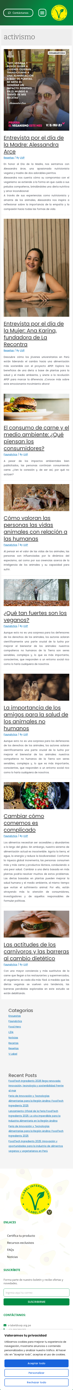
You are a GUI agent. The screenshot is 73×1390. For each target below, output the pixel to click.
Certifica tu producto (21, 1236)
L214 (11, 1032)
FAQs (10, 1250)
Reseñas (9, 157)
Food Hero (15, 1026)
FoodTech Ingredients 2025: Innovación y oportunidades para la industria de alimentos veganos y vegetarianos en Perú (36, 1146)
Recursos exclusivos (20, 1243)
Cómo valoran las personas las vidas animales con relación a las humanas (35, 528)
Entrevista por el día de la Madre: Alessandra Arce (34, 144)
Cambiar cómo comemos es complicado (24, 823)
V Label (13, 1054)
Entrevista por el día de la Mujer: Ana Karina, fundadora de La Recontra (34, 334)
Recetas (13, 1043)
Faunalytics (10, 454)
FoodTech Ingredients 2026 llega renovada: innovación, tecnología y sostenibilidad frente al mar (36, 1085)
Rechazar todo (36, 1382)
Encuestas (15, 1016)
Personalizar (36, 1373)
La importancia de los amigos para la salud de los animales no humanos (36, 718)
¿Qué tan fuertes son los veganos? (35, 616)
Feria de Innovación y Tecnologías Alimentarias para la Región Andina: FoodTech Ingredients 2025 (36, 1100)
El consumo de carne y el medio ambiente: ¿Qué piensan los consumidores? (36, 438)
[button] (42, 13)
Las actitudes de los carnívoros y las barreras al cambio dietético (36, 951)
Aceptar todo (36, 1363)
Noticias (13, 1037)
